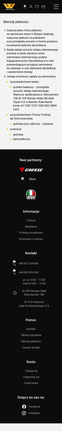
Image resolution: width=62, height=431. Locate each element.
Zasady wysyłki (31, 347)
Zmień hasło (31, 383)
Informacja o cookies (31, 239)
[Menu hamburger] (56, 6)
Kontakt (31, 329)
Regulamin (31, 226)
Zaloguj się (31, 370)
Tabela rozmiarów (31, 335)
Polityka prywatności (31, 232)
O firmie (31, 220)
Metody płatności (31, 341)
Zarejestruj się (31, 377)
